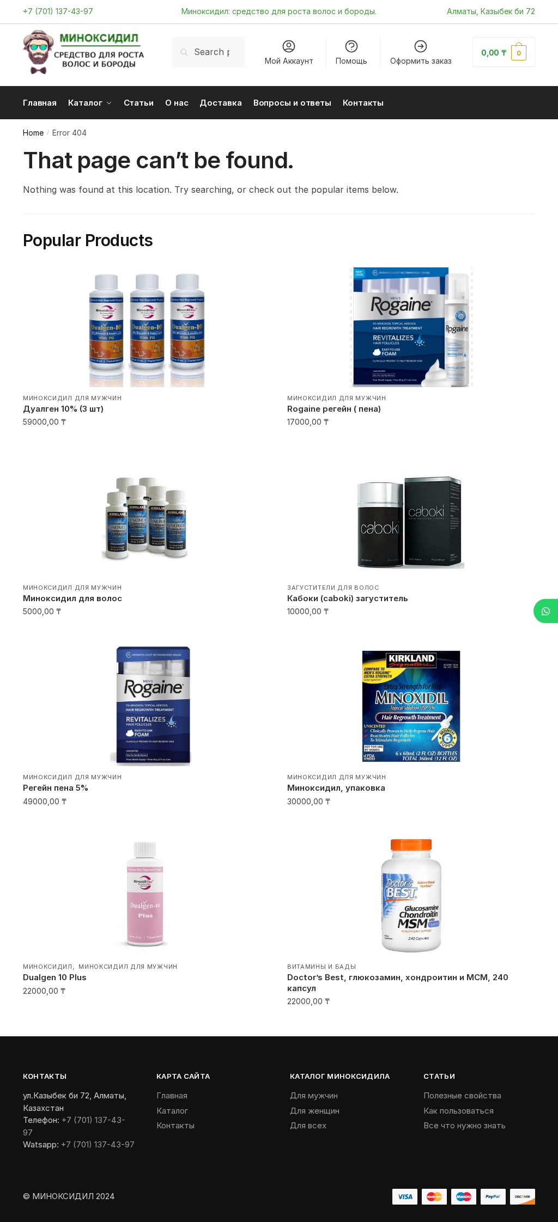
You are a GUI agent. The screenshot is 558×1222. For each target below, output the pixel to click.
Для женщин (314, 1110)
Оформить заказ (421, 60)
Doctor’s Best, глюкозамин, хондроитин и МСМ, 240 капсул (397, 982)
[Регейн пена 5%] (147, 706)
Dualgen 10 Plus (55, 977)
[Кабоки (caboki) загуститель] (411, 517)
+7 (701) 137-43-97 (58, 11)
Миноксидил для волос (72, 598)
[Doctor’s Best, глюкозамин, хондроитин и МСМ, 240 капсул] (411, 896)
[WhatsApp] (545, 611)
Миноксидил (47, 966)
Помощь (351, 60)
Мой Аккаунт (289, 60)
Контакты (175, 1125)
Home (33, 132)
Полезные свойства (462, 1095)
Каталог (172, 1110)
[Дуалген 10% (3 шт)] (147, 327)
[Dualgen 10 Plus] (147, 896)
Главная (171, 1095)
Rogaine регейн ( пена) (334, 409)
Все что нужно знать (464, 1125)
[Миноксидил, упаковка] (411, 706)
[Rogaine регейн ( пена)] (411, 327)
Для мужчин (314, 1095)
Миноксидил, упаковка (336, 788)
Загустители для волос (333, 587)
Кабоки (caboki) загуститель (347, 598)
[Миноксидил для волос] (147, 517)
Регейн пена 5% (55, 788)
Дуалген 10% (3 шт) (63, 409)
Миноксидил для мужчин (72, 398)
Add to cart (147, 444)
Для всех (308, 1125)
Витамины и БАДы (321, 966)
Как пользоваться (458, 1110)
